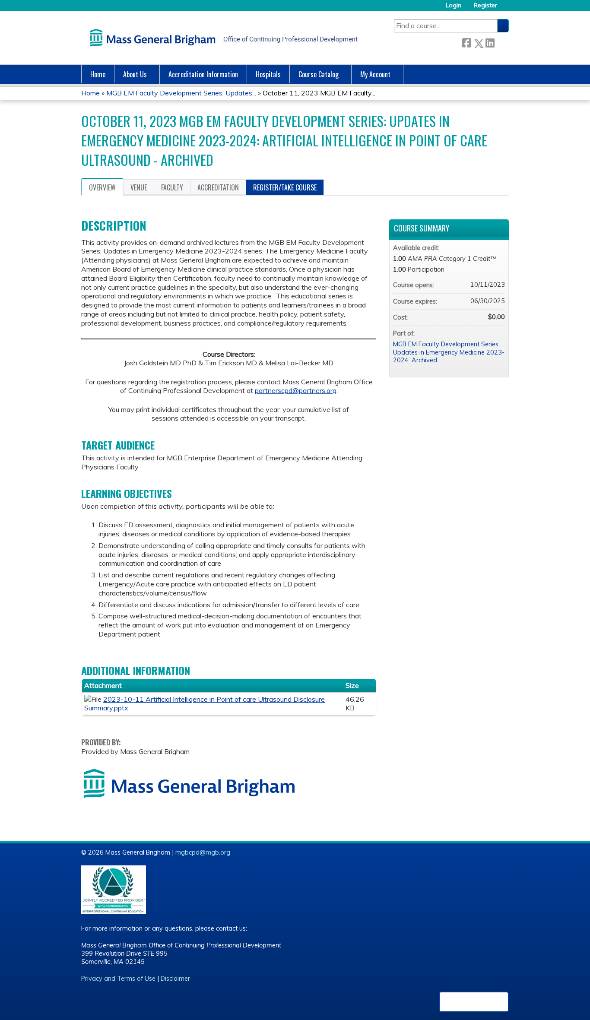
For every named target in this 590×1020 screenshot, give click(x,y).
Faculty (172, 187)
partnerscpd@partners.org (295, 390)
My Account (375, 74)
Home (97, 74)
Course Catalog (318, 74)
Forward (501, 42)
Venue (138, 187)
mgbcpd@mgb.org (202, 852)
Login (453, 5)
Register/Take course (285, 187)
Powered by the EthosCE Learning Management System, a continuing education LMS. (474, 1001)
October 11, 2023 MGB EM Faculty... (319, 93)
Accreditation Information (203, 74)
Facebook (466, 42)
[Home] (221, 37)
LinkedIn (489, 42)
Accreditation (218, 187)
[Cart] (506, 8)
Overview (102, 187)
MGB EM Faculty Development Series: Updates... (181, 93)
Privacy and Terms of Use (118, 978)
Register (485, 5)
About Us (135, 74)
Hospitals (268, 74)
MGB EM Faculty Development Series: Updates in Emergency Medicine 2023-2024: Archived (448, 352)
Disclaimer (175, 978)
